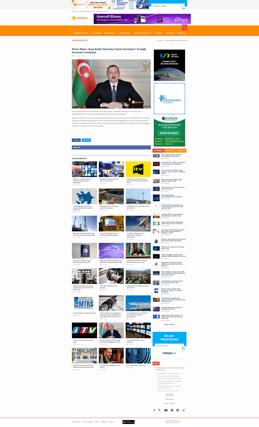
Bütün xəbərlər (169, 324)
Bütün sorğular (169, 403)
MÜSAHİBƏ (181, 33)
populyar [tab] (170, 150)
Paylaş (77, 140)
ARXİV (93, 11)
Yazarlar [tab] (181, 150)
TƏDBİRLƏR (170, 33)
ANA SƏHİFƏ (75, 11)
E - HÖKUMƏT (96, 33)
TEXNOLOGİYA (110, 33)
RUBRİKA (159, 33)
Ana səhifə (160, 40)
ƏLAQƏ (106, 11)
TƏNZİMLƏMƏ (124, 33)
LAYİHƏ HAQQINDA (85, 11)
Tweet (87, 140)
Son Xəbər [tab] (158, 150)
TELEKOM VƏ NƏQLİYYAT (142, 33)
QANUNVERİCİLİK (182, 40)
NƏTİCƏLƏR (169, 399)
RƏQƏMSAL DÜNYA (80, 33)
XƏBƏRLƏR (99, 11)
